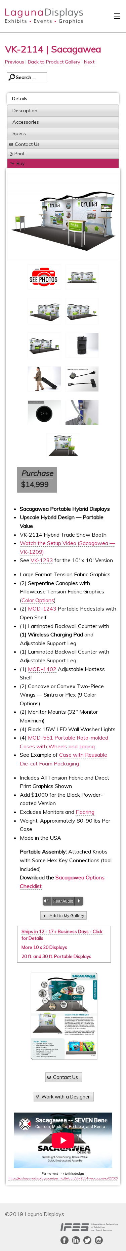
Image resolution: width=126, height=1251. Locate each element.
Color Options (38, 600)
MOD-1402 (42, 669)
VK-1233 (42, 560)
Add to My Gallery (66, 915)
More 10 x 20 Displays (44, 947)
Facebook (64, 1240)
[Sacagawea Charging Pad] (44, 412)
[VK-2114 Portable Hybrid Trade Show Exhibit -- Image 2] (63, 217)
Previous (14, 62)
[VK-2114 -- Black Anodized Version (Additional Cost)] (44, 345)
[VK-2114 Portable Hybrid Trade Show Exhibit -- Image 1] (82, 277)
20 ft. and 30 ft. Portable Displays (56, 956)
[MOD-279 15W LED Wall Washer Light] (82, 379)
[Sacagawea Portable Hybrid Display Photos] (44, 277)
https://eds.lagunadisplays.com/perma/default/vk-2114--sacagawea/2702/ (63, 1178)
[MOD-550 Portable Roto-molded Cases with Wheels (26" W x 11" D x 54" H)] (82, 345)
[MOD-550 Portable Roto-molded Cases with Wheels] (44, 379)
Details (19, 98)
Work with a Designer (65, 1096)
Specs (19, 133)
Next (89, 62)
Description (24, 111)
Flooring (85, 811)
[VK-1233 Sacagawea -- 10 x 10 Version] (63, 446)
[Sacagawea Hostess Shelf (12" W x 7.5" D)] (82, 412)
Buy (20, 163)
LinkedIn (76, 1240)
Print (19, 154)
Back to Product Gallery (54, 62)
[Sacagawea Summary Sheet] (64, 1016)
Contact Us (27, 144)
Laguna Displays (40, 17)
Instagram (99, 1240)
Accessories (25, 122)
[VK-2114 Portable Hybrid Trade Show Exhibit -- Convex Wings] (82, 311)
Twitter (87, 1240)
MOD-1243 (42, 608)
